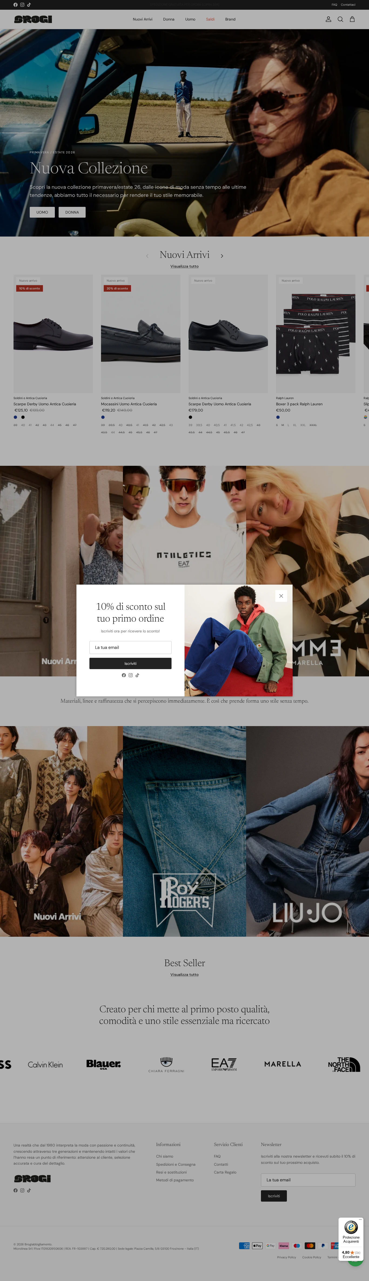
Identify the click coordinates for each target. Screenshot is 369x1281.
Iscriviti (130, 663)
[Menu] (360, 1221)
